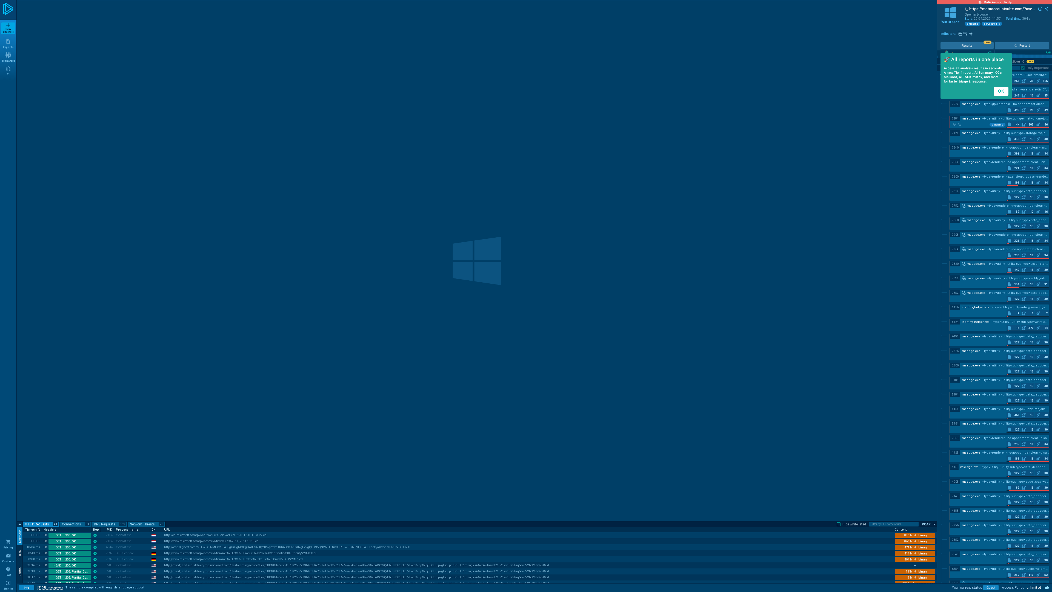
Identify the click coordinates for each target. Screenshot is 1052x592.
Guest (991, 588)
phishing (972, 23)
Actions (1016, 61)
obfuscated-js (992, 23)
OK (1001, 91)
